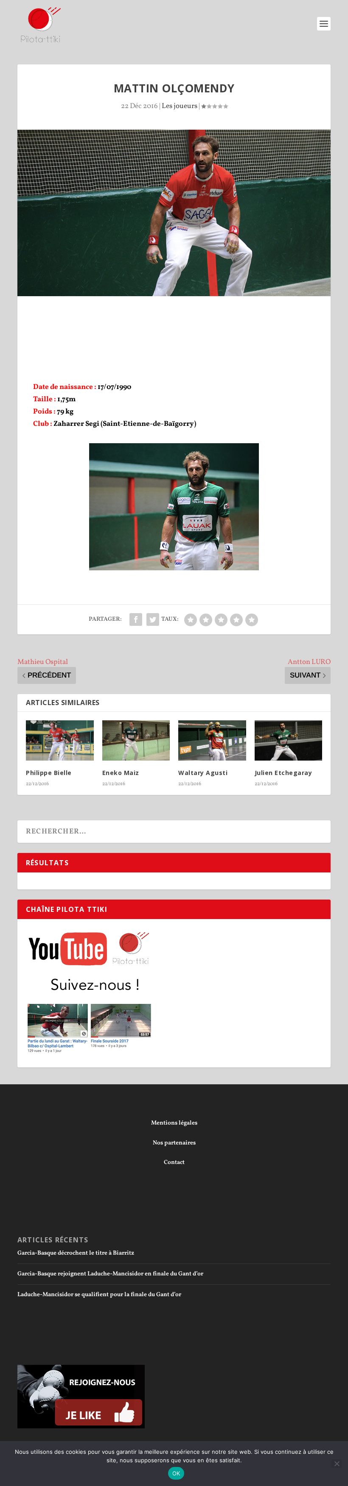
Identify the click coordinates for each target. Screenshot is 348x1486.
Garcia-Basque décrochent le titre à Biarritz (75, 1253)
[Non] (336, 1463)
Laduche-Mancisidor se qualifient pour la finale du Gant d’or (99, 1295)
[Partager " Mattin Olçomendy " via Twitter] (152, 619)
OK (176, 1473)
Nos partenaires (174, 1143)
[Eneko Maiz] (136, 740)
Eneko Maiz (120, 773)
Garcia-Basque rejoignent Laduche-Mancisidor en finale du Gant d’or (110, 1274)
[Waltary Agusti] (212, 740)
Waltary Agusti (202, 773)
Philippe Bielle (49, 773)
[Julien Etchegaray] (289, 740)
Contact (174, 1162)
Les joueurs (179, 106)
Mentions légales (174, 1123)
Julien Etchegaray (283, 773)
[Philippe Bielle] (60, 740)
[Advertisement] (174, 319)
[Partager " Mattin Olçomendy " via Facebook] (135, 619)
